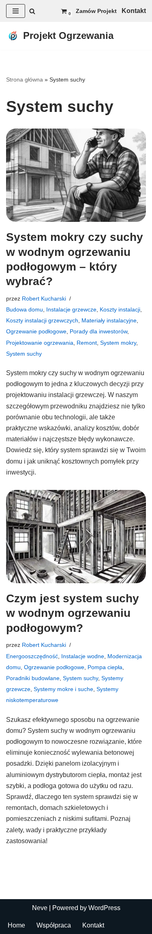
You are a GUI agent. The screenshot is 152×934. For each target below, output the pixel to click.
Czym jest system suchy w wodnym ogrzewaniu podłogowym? (72, 613)
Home (16, 925)
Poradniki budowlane (33, 678)
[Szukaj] (32, 11)
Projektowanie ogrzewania (39, 342)
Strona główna (24, 79)
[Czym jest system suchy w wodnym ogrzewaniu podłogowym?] (76, 536)
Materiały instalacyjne (109, 320)
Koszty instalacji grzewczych (42, 320)
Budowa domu (24, 309)
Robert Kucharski (44, 298)
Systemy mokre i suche (63, 689)
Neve (39, 907)
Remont (87, 342)
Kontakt (93, 925)
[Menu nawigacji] (15, 11)
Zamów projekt (96, 11)
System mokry (118, 342)
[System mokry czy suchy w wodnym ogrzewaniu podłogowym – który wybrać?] (76, 175)
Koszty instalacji (120, 309)
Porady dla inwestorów (98, 331)
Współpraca (53, 925)
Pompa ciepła (105, 667)
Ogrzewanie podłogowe (36, 331)
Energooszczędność (32, 656)
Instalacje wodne (82, 656)
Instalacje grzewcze (71, 309)
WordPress (104, 907)
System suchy (24, 353)
